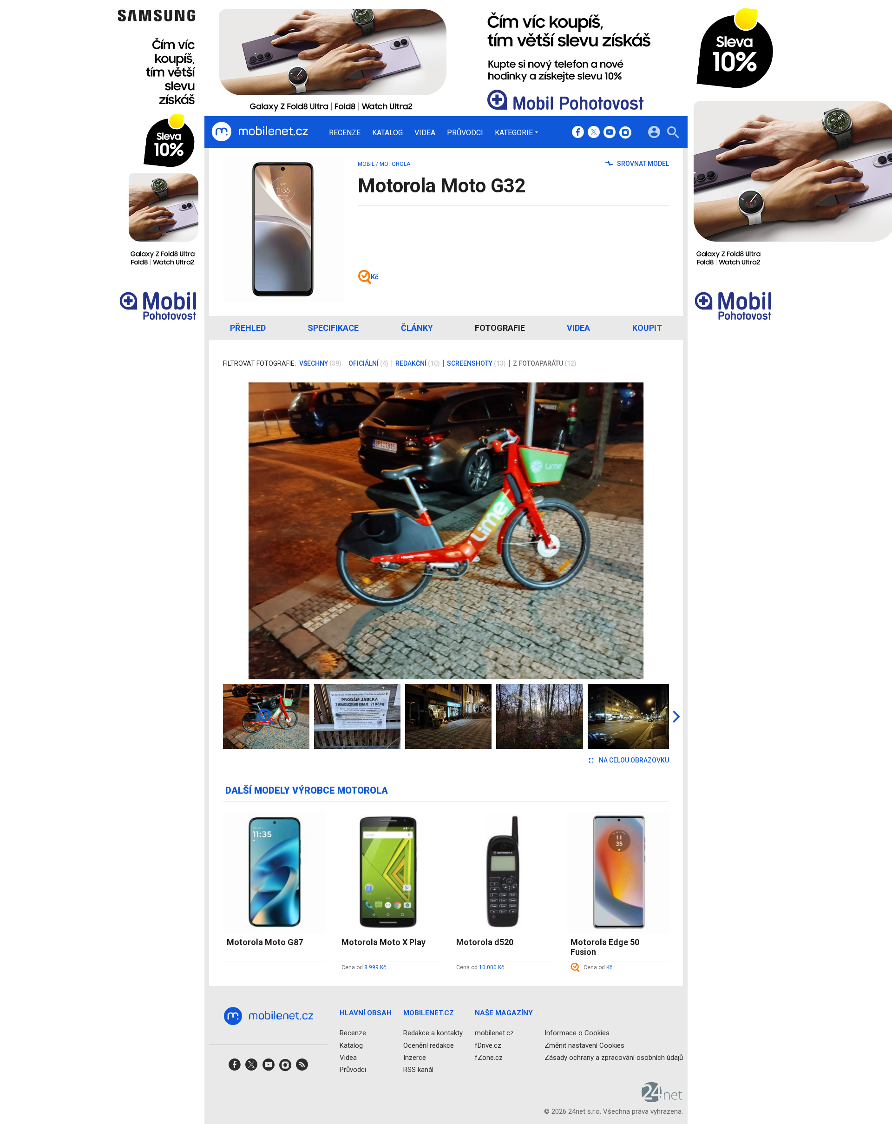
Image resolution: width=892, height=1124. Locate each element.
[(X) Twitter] (593, 132)
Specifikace (333, 328)
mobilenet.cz (494, 1033)
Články (417, 328)
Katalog (387, 133)
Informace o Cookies (577, 1033)
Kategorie (514, 132)
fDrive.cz (488, 1045)
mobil (366, 164)
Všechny (320, 363)
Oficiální (368, 363)
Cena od (363, 967)
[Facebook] (577, 132)
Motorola (395, 164)
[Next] (632, 531)
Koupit (647, 328)
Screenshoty (476, 363)
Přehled (248, 328)
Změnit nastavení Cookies (584, 1045)
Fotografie (500, 328)
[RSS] (302, 1067)
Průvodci (465, 133)
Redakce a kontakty (433, 1033)
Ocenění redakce (428, 1045)
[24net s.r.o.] (662, 1099)
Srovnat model (642, 163)
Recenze (345, 133)
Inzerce (414, 1057)
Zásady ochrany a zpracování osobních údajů (613, 1057)
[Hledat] (673, 133)
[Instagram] (625, 132)
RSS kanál (418, 1069)
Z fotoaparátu (545, 363)
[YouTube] (609, 132)
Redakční (417, 363)
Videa (424, 133)
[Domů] (259, 132)
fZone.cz (489, 1057)
